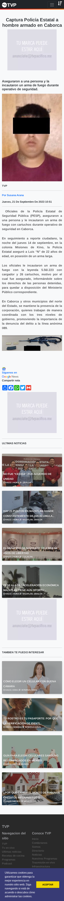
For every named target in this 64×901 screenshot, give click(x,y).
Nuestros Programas (44, 858)
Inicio (35, 838)
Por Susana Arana (13, 195)
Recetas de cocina (13, 855)
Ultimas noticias (11, 851)
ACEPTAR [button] (47, 884)
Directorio (38, 850)
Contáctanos (39, 842)
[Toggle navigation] (52, 4)
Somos (36, 846)
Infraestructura (41, 866)
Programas (8, 859)
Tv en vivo (8, 847)
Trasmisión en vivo (43, 862)
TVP (4, 843)
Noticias (37, 854)
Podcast (7, 863)
